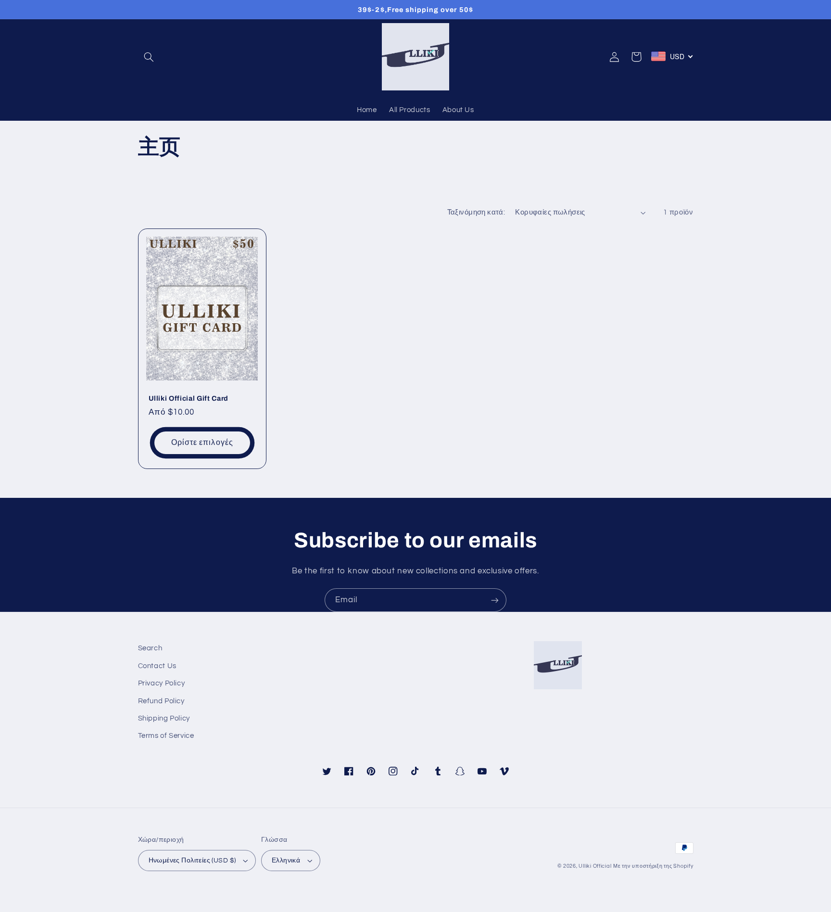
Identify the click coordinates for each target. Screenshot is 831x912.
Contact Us (157, 666)
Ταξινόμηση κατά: (476, 212)
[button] (149, 57)
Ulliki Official (595, 866)
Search (150, 648)
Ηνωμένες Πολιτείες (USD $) (192, 860)
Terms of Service (166, 735)
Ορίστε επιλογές (202, 442)
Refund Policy (161, 701)
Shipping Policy (164, 718)
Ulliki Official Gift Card (189, 398)
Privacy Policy (161, 683)
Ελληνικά (286, 860)
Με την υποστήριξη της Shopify (653, 866)
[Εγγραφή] (495, 600)
